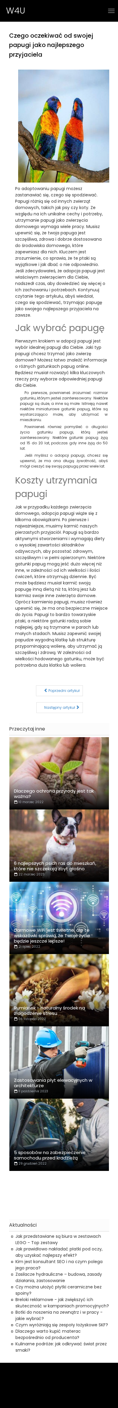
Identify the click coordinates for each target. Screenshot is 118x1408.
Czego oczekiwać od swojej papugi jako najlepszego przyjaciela (51, 45)
